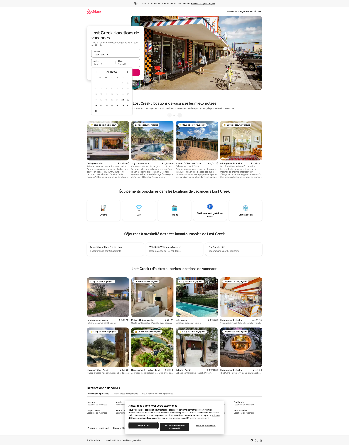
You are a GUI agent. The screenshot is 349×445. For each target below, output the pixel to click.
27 (112, 105)
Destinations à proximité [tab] (98, 393)
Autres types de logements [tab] (125, 393)
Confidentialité (112, 440)
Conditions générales (131, 440)
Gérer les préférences (205, 425)
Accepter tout (143, 425)
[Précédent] (169, 115)
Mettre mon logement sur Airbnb (244, 11)
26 (106, 105)
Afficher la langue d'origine (203, 3)
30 (128, 105)
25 (101, 105)
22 (122, 100)
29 (122, 105)
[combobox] (116, 54)
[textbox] (103, 64)
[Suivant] (179, 115)
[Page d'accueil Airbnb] (94, 11)
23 (128, 100)
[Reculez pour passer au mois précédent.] (96, 72)
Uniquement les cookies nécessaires (174, 426)
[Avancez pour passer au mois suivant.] (127, 72)
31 (96, 111)
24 (96, 105)
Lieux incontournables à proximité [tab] (157, 393)
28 (117, 105)
